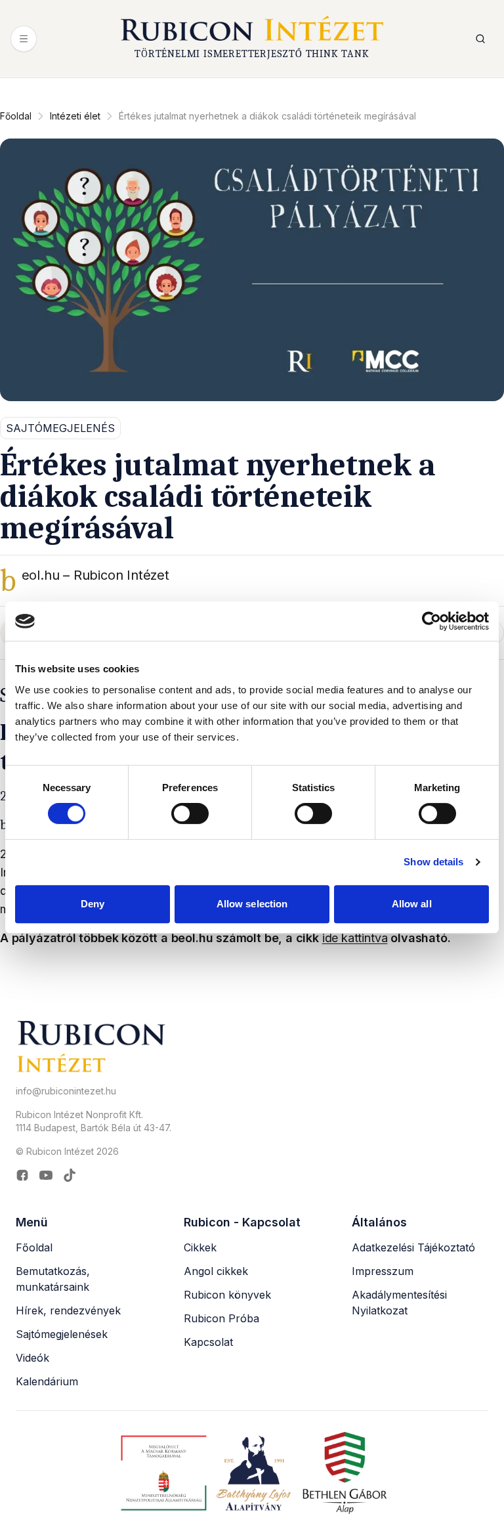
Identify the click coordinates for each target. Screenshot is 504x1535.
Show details (433, 861)
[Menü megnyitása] (23, 39)
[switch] (190, 813)
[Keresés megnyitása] (480, 39)
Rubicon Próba (221, 1318)
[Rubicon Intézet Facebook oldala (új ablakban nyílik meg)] (22, 1175)
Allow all (412, 903)
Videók (32, 1357)
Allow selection (252, 903)
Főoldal (16, 115)
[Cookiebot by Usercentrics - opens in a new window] (431, 621)
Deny (92, 903)
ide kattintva (355, 938)
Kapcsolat (208, 1342)
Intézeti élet (75, 115)
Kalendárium (47, 1381)
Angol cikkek (216, 1271)
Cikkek (200, 1247)
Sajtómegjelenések (62, 1334)
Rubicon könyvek (227, 1294)
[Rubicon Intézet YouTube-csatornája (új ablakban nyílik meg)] (45, 1175)
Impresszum (382, 1271)
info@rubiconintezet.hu (66, 1090)
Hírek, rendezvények (68, 1310)
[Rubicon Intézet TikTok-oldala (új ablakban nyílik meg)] (69, 1175)
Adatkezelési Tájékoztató (413, 1247)
